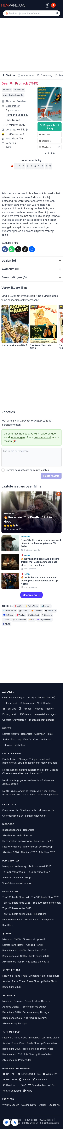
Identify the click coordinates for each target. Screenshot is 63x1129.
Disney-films (47, 919)
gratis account (42, 437)
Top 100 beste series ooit (47, 902)
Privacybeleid (9, 714)
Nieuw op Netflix (11, 939)
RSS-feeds (25, 714)
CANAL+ (24, 611)
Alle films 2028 (47, 852)
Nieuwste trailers (11, 846)
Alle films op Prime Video (38, 1054)
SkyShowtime (46, 620)
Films (50, 733)
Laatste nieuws (10, 733)
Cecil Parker (13, 105)
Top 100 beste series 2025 (17, 908)
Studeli (42, 1104)
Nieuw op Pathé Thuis (14, 975)
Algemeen (39, 733)
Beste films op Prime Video (42, 1043)
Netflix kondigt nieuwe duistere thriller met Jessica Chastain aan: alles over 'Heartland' (30, 771)
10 (50, 166)
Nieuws (49, 708)
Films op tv (9, 804)
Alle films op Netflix (13, 961)
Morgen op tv (46, 810)
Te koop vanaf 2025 (40, 866)
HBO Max (9, 615)
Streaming (46, 75)
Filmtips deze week (35, 815)
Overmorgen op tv (12, 815)
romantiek (19, 89)
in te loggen (18, 437)
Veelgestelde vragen (45, 714)
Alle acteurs (27, 75)
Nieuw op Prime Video (14, 1037)
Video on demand (42, 739)
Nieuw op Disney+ (12, 1001)
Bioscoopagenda (11, 829)
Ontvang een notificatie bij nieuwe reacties (27, 470)
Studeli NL (54, 1104)
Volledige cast (13, 120)
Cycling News (28, 1104)
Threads (26, 708)
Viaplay (21, 615)
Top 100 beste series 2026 (17, 913)
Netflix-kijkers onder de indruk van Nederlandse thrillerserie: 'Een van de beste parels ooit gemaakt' (30, 792)
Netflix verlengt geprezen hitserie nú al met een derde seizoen (28, 782)
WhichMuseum (10, 1104)
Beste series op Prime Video (37, 1048)
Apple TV (51, 611)
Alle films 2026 (10, 852)
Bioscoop (16, 739)
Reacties (11, 143)
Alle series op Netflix (37, 961)
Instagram (28, 703)
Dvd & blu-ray (10, 861)
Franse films (31, 919)
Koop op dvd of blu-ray (51, 127)
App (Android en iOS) (42, 697)
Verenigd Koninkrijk (17, 129)
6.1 (15, 134)
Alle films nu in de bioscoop (17, 835)
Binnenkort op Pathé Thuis (44, 975)
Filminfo (10, 75)
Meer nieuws (30, 595)
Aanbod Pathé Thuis (13, 981)
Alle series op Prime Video (17, 1059)
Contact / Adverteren (14, 719)
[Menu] (59, 5)
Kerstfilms (7, 925)
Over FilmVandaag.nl (13, 697)
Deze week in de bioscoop (17, 841)
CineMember (20, 620)
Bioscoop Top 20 (43, 841)
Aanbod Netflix (34, 944)
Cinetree (48, 615)
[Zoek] (57, 13)
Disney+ (46, 606)
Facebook (11, 703)
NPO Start (38, 611)
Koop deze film (14, 138)
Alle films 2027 (29, 852)
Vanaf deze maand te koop (17, 883)
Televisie (7, 745)
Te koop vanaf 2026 (13, 871)
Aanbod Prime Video (13, 1043)
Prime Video (10, 611)
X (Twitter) (46, 703)
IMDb (9, 147)
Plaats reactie (51, 475)
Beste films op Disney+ (35, 1006)
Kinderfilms (40, 913)
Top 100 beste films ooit (15, 897)
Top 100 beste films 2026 (16, 902)
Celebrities (19, 745)
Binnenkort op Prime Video (44, 1037)
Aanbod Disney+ (11, 1006)
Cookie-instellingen (43, 719)
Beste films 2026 (37, 950)
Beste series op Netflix (14, 956)
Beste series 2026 (39, 956)
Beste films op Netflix (14, 950)
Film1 (7, 620)
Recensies (26, 733)
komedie (7, 89)
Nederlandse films (12, 919)
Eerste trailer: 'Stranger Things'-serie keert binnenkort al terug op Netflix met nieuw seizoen (29, 761)
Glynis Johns (13, 110)
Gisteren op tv (10, 810)
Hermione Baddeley (17, 114)
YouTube (10, 708)
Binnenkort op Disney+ (37, 1001)
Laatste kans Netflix (13, 944)
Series (5, 739)
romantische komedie (13, 95)
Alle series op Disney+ (14, 1023)
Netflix (19, 606)
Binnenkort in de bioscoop (38, 846)
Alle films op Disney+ (35, 1017)
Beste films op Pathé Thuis (42, 981)
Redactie (38, 708)
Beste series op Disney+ (35, 1012)
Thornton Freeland (16, 101)
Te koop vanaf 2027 (38, 871)
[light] (47, 4)
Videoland (34, 615)
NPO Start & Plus (31, 1073)
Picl (32, 620)
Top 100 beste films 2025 (45, 897)
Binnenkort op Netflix (35, 939)
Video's (27, 739)
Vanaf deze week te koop (16, 877)
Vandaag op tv (28, 810)
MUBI (7, 624)
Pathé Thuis (33, 606)
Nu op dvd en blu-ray (14, 866)
